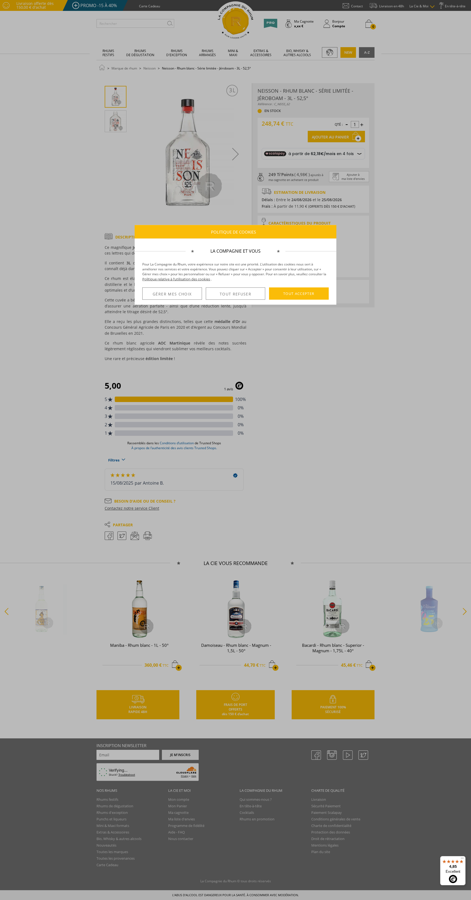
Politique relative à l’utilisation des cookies (176, 279)
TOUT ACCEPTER (299, 293)
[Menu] (462, 859)
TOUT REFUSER (235, 293)
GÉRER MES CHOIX (172, 293)
